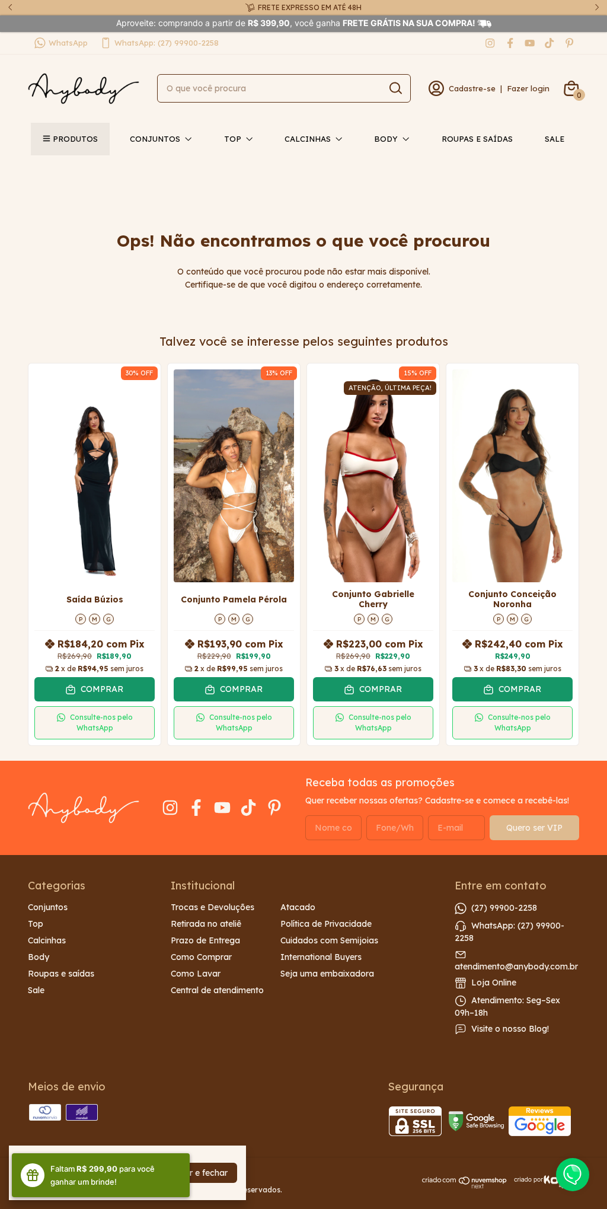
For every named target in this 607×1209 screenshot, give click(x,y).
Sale (554, 138)
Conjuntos (155, 138)
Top (232, 138)
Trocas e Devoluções (212, 907)
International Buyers (321, 957)
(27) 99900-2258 (504, 907)
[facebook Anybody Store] (510, 43)
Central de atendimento (217, 990)
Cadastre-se (472, 88)
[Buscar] (395, 87)
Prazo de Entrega (205, 940)
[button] (94, 722)
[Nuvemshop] (464, 1186)
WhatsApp (68, 42)
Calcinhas (308, 138)
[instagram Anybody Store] (490, 43)
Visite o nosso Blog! (510, 1028)
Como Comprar (201, 957)
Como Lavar (196, 973)
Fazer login (528, 88)
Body (386, 138)
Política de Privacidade (326, 923)
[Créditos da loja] (543, 1182)
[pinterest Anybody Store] (569, 43)
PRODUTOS (75, 138)
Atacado (297, 907)
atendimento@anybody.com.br (516, 966)
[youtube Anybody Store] (529, 43)
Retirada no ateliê (206, 923)
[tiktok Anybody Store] (549, 43)
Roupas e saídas (477, 138)
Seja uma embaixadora (327, 973)
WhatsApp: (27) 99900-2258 (166, 42)
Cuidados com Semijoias (329, 940)
